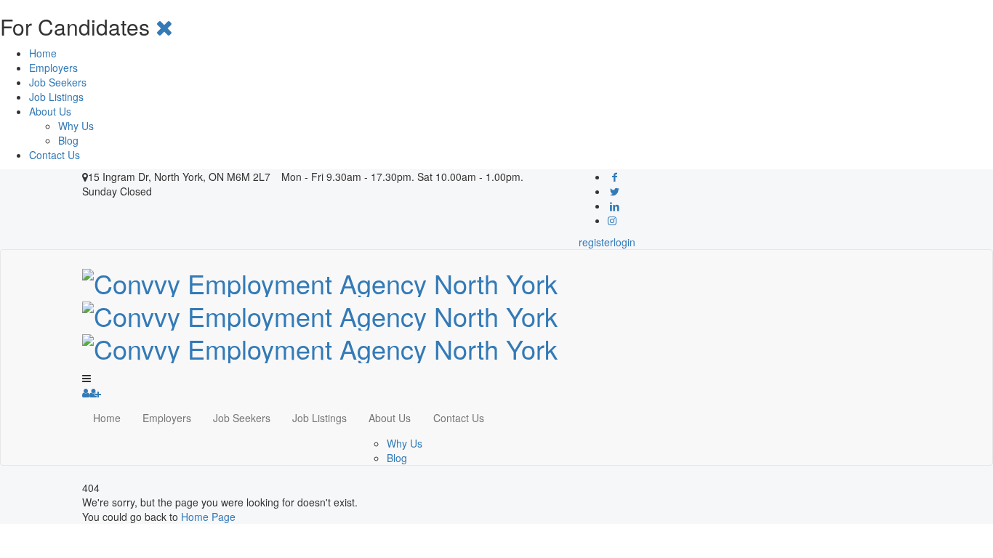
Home (43, 53)
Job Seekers (58, 82)
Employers (53, 67)
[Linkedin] (615, 205)
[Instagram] (612, 220)
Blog (68, 140)
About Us (50, 111)
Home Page (208, 516)
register (596, 242)
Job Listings (56, 96)
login (624, 242)
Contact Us (54, 154)
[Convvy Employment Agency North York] (320, 311)
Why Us (76, 125)
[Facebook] (615, 176)
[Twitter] (615, 191)
